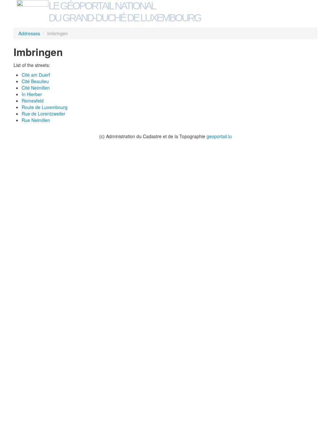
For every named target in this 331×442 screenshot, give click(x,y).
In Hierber (32, 94)
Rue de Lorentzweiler (43, 113)
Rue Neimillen (36, 120)
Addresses (29, 33)
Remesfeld (33, 100)
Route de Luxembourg (45, 107)
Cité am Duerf (36, 75)
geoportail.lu (219, 136)
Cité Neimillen (36, 87)
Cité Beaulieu (35, 81)
